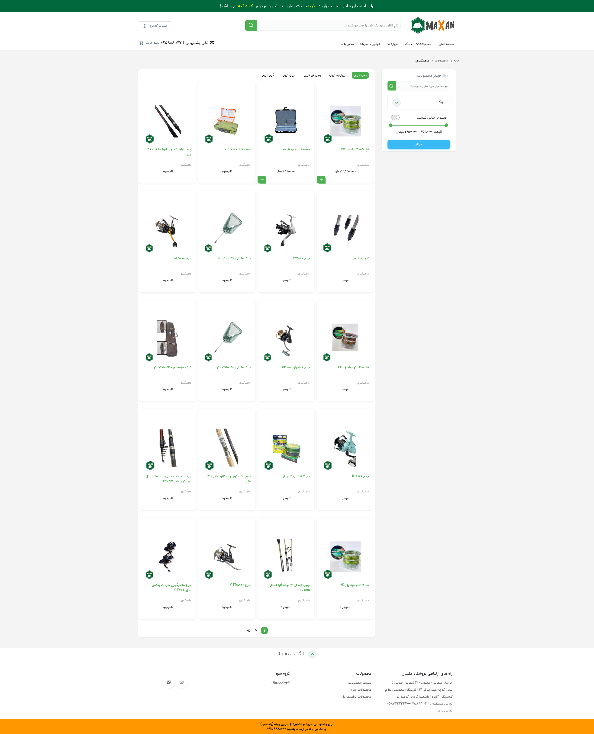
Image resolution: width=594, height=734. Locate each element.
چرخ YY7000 (301, 258)
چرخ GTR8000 (240, 585)
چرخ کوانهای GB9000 (295, 367)
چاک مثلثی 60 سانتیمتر (234, 258)
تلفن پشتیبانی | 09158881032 (185, 42)
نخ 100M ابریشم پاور (295, 476)
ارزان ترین (288, 75)
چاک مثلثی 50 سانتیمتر (234, 367)
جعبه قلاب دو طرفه (296, 149)
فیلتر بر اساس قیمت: (432, 117)
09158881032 (280, 682)
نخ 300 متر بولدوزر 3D (353, 367)
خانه (456, 60)
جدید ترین (360, 75)
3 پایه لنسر (361, 258)
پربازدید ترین (337, 75)
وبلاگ (408, 43)
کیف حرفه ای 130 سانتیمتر (172, 367)
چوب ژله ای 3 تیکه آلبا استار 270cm (290, 587)
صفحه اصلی (446, 43)
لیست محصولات (359, 682)
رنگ (440, 102)
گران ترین (267, 75)
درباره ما (392, 43)
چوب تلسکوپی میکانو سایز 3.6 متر (229, 479)
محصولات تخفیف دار (356, 696)
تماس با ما (347, 43)
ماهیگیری (363, 165)
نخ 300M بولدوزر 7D (355, 149)
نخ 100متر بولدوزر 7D (354, 585)
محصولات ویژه (361, 689)
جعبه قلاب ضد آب (238, 149)
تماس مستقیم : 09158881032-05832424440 (419, 703)
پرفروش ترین (312, 75)
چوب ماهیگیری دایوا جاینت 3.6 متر (169, 152)
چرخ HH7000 (360, 476)
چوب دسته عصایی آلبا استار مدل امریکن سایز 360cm (168, 479)
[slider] (446, 125)
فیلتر (419, 144)
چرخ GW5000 (181, 258)
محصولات (425, 43)
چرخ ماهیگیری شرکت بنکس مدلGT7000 (171, 587)
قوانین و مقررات (369, 43)
